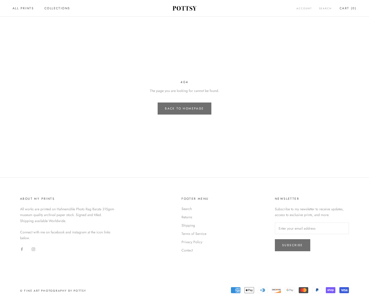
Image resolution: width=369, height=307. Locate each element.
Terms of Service (193, 233)
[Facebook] (22, 249)
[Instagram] (33, 249)
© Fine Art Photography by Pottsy (53, 291)
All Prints (23, 8)
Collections (57, 8)
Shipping (188, 225)
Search (325, 8)
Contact (187, 250)
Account (304, 8)
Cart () (348, 8)
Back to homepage (184, 108)
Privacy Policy (191, 241)
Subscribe (292, 245)
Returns (186, 217)
